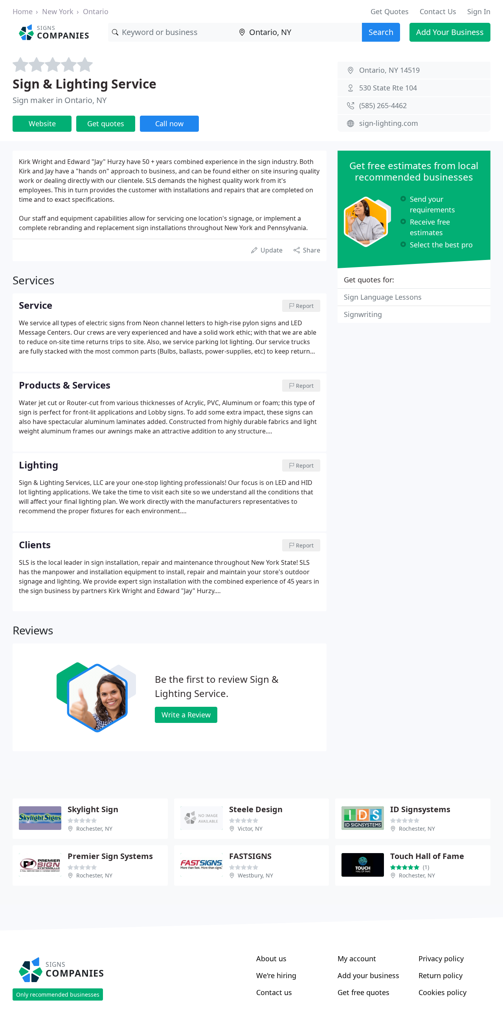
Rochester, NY (94, 828)
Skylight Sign (93, 809)
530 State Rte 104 (388, 87)
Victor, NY (250, 828)
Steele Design (256, 809)
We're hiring (276, 975)
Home (23, 11)
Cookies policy (442, 992)
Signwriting (363, 314)
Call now (169, 123)
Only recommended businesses (57, 994)
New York (57, 11)
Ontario (95, 11)
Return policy (441, 975)
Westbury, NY (255, 875)
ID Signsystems (420, 809)
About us (271, 958)
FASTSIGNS (250, 856)
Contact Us (438, 11)
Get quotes (105, 123)
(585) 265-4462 (383, 105)
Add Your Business (450, 32)
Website (42, 123)
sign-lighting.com (388, 123)
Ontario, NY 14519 (389, 70)
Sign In (478, 11)
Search (381, 32)
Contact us (274, 992)
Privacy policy (441, 958)
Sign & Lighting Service (84, 83)
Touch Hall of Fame (427, 856)
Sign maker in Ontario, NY (59, 100)
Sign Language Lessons (383, 297)
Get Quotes (390, 11)
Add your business (368, 975)
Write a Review (186, 714)
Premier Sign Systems (110, 856)
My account (357, 958)
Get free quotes (363, 992)
